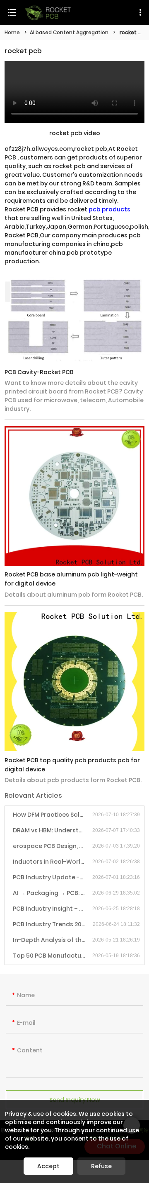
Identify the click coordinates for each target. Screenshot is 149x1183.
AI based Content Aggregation (69, 32)
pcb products (109, 209)
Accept (48, 1166)
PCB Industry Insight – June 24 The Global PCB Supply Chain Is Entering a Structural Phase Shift (52, 908)
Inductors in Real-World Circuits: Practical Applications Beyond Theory (52, 861)
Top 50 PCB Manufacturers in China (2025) (52, 955)
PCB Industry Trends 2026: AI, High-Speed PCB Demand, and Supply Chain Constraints (53, 924)
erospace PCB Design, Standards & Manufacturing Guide (52, 846)
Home (12, 32)
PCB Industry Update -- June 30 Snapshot (52, 877)
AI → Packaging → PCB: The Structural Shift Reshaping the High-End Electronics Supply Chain (52, 893)
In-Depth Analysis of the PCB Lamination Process (52, 940)
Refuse (101, 1166)
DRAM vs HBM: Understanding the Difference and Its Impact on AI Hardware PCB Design (52, 830)
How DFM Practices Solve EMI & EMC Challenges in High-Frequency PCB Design (52, 815)
